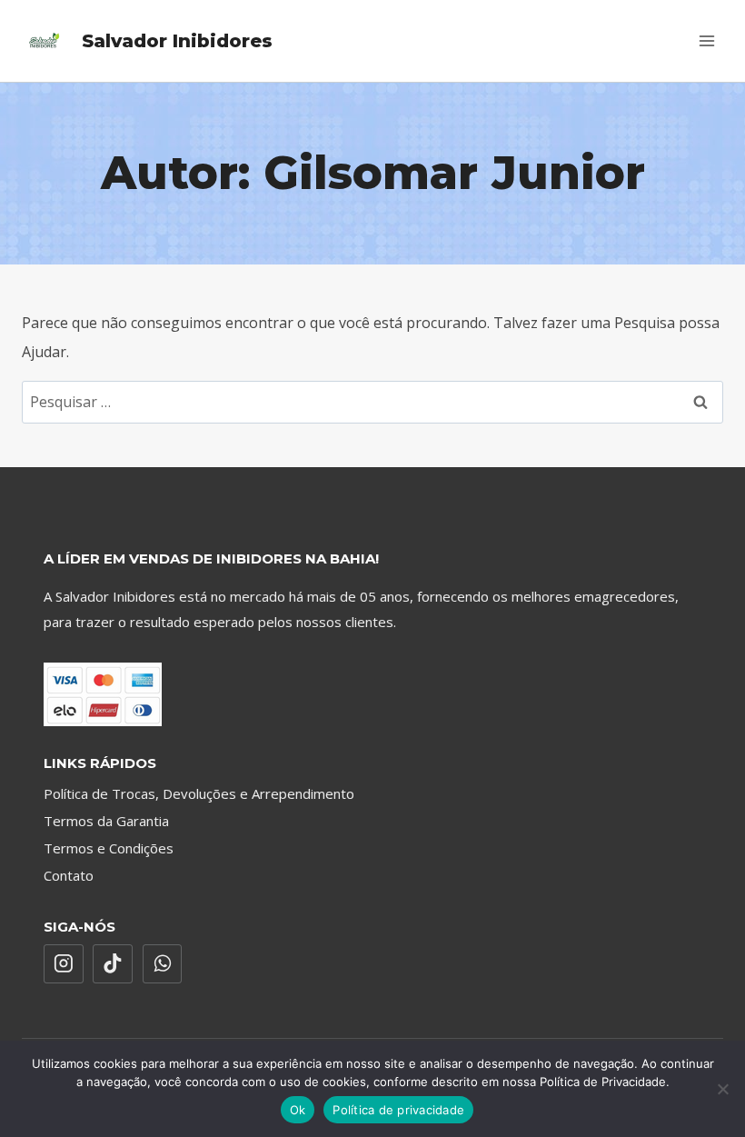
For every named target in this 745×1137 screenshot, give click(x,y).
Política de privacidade (398, 1109)
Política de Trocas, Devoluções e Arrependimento (199, 793)
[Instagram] (64, 964)
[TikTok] (113, 964)
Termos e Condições (109, 848)
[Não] (722, 1089)
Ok (298, 1109)
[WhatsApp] (163, 964)
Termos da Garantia (106, 821)
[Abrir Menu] (706, 40)
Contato (69, 875)
